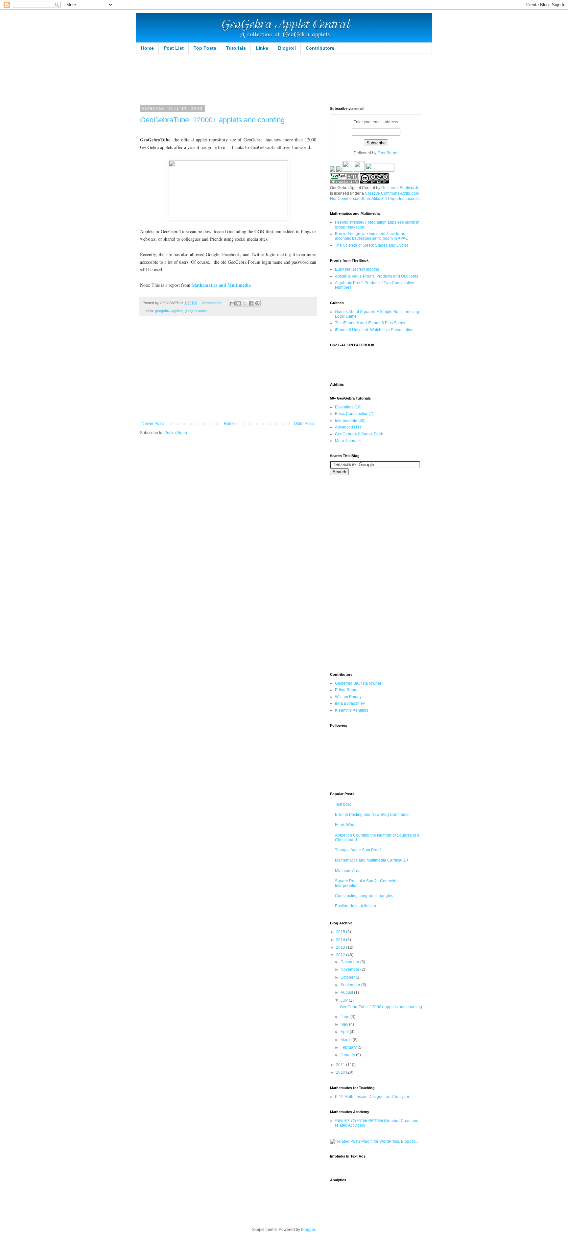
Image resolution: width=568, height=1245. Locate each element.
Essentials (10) (348, 407)
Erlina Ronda (347, 690)
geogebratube (196, 311)
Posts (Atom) (175, 432)
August (347, 992)
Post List (174, 48)
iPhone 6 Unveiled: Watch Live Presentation (374, 330)
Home (147, 48)
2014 (341, 940)
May (345, 1024)
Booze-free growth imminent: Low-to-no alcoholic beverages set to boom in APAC (371, 236)
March (347, 1040)
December (350, 962)
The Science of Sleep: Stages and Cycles (372, 245)
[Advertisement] (265, 78)
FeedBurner (388, 153)
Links (262, 48)
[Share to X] (245, 303)
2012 (341, 955)
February (349, 1047)
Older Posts (304, 423)
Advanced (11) (348, 427)
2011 (341, 1064)
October (348, 977)
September (351, 985)
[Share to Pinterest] (257, 303)
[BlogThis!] (238, 303)
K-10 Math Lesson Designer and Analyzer (372, 1096)
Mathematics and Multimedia (221, 284)
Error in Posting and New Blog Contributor (372, 814)
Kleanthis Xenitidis (351, 710)
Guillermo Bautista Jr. (400, 187)
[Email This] (232, 303)
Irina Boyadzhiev (350, 703)
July (345, 1000)
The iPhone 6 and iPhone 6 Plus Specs (370, 323)
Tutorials (236, 48)
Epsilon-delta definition (355, 906)
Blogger (308, 1229)
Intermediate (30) (350, 420)
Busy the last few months (357, 269)
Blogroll (287, 48)
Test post (343, 804)
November (350, 969)
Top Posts (205, 48)
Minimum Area (348, 870)
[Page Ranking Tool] (344, 182)
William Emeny (348, 697)
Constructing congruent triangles (364, 895)
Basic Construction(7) (354, 413)
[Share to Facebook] (251, 303)
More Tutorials (348, 440)
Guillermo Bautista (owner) (359, 683)
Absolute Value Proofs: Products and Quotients (376, 276)
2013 (341, 947)
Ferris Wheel (346, 824)
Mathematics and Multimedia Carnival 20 (371, 860)
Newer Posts (153, 423)
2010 (341, 1072)
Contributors (320, 48)
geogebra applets (169, 311)
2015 (341, 932)
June (345, 1016)
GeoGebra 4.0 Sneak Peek (359, 434)
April (345, 1032)
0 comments (212, 303)
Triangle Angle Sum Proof (358, 850)
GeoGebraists (262, 147)
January (348, 1055)
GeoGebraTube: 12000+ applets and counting (212, 120)
